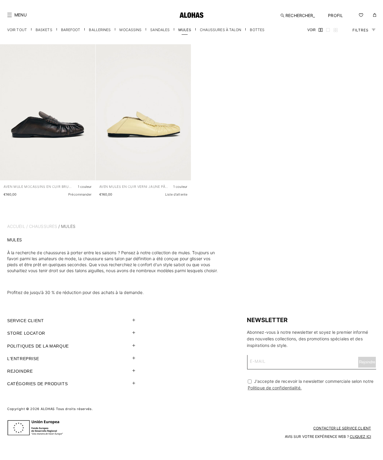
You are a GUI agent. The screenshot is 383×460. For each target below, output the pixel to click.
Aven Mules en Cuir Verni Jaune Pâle (134, 187)
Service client (25, 320)
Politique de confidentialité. (275, 387)
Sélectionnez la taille (72, 169)
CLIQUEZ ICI (360, 436)
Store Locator (26, 333)
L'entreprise (23, 358)
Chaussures (43, 226)
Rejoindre (20, 371)
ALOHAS (48, 409)
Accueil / (17, 226)
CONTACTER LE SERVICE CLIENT (342, 428)
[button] (17, 15)
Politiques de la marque (38, 346)
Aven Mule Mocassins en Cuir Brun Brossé (38, 187)
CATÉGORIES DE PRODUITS (37, 383)
